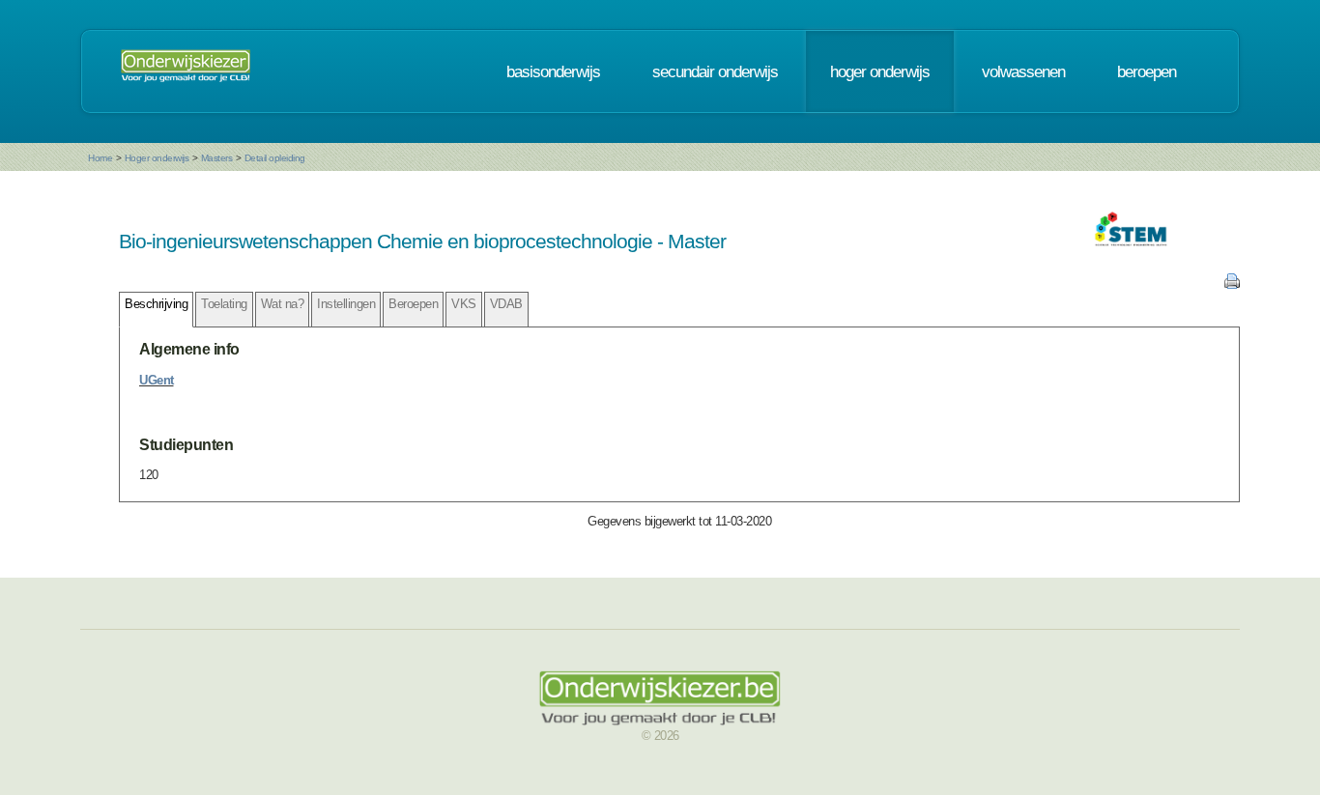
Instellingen (346, 304)
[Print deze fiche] (1232, 284)
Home (100, 158)
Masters (217, 158)
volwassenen (1023, 71)
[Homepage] (185, 71)
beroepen (1146, 71)
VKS (463, 304)
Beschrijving (156, 304)
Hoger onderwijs (157, 158)
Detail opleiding (274, 158)
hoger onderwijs (880, 71)
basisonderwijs (553, 71)
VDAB (506, 304)
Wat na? (282, 304)
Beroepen (413, 304)
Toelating (224, 304)
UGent (156, 380)
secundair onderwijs (715, 71)
